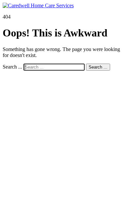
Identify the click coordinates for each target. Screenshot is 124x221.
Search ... (12, 67)
